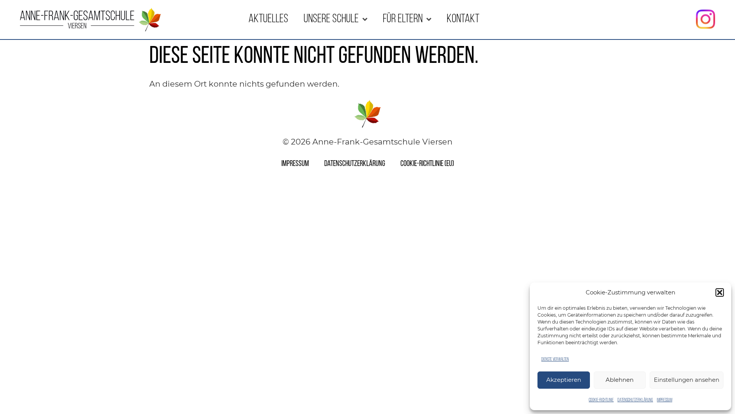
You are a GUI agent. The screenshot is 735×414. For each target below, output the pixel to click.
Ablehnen (620, 379)
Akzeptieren (563, 379)
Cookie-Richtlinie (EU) (427, 164)
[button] (720, 292)
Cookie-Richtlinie (601, 400)
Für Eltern (403, 19)
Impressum (664, 400)
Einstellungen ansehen (686, 379)
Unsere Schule (331, 19)
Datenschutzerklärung (635, 400)
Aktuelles (268, 19)
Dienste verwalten (555, 359)
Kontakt (463, 19)
